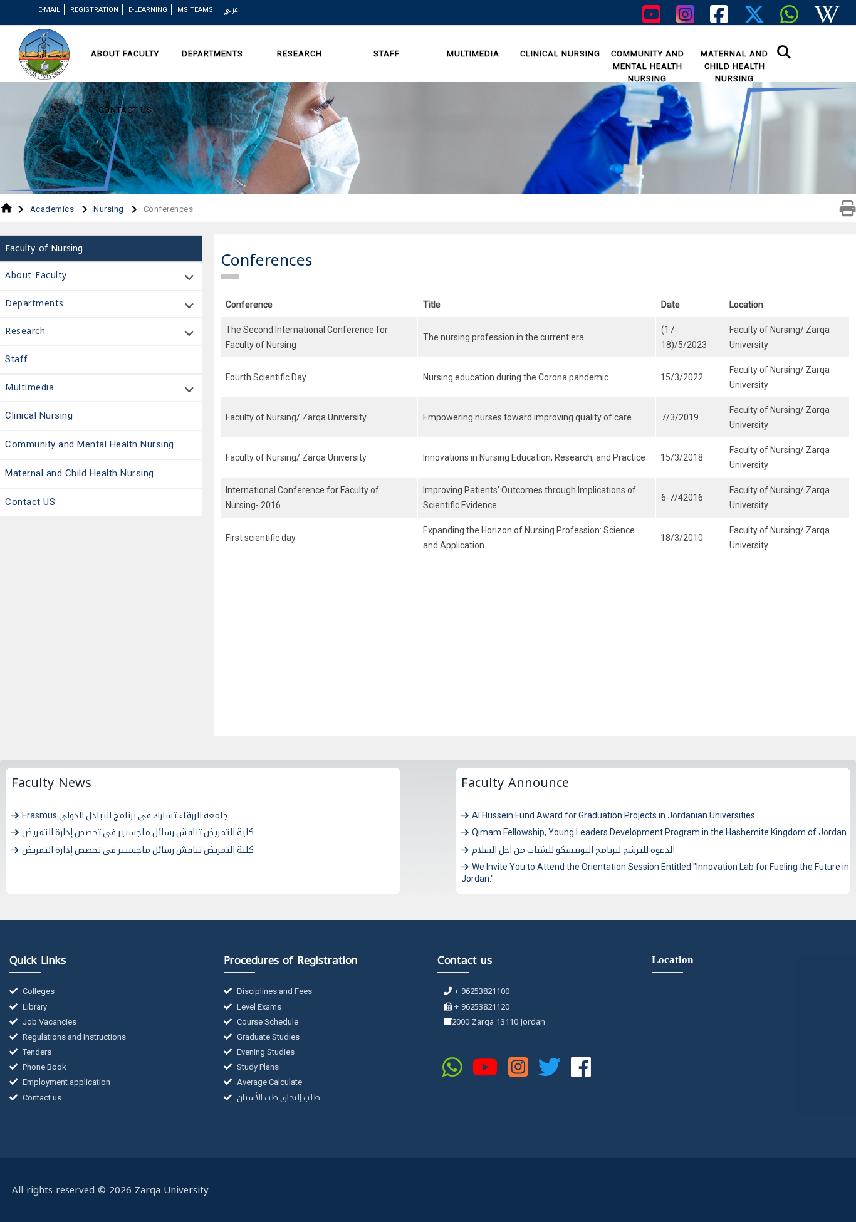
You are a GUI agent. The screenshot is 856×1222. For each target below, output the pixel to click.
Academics (53, 209)
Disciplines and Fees (273, 991)
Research (299, 53)
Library (34, 1006)
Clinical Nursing (560, 53)
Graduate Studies (267, 1037)
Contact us (41, 1097)
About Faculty (125, 53)
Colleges (38, 991)
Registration (94, 10)
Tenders (36, 1052)
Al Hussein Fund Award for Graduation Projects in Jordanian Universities (613, 815)
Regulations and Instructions (73, 1037)
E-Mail (49, 10)
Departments (212, 53)
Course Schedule (266, 1021)
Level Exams (258, 1006)
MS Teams (195, 10)
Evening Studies (265, 1052)
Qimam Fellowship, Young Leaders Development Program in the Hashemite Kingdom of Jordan (659, 832)
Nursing (109, 209)
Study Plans (257, 1067)
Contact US (125, 110)
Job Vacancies (48, 1021)
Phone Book (43, 1067)
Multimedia (473, 53)
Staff (386, 53)
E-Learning (147, 10)
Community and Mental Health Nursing (647, 66)
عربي (230, 9)
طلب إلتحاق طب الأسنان (277, 1097)
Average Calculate (268, 1082)
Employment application (65, 1082)
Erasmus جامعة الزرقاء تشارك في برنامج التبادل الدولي (125, 815)
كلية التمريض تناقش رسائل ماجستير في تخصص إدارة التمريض (138, 832)
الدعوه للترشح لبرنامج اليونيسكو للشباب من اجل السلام (573, 850)
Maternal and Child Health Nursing (734, 66)
